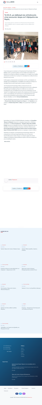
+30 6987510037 (7, 347)
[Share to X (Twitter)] (8, 62)
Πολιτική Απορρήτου (25, 388)
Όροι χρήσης (16, 388)
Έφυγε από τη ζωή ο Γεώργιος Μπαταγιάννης (21, 374)
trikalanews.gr (30, 397)
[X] (20, 394)
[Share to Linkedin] (10, 62)
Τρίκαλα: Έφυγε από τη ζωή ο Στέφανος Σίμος (10, 248)
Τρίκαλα (22, 348)
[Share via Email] (12, 62)
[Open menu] (37, 2)
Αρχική (5, 388)
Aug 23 (14, 370)
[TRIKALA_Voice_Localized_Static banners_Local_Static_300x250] (21, 112)
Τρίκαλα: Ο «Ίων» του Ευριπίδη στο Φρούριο (31, 288)
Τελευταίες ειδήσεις (7, 7)
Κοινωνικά (25, 264)
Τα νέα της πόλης (5, 264)
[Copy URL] (14, 62)
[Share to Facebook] (6, 62)
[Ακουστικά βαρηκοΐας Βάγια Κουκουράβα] (21, 216)
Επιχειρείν (22, 356)
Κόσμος (22, 353)
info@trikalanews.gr (8, 345)
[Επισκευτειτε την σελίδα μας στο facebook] (16, 394)
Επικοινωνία (6, 390)
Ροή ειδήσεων (10, 388)
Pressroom (14, 179)
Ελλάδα (13, 7)
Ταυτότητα (33, 388)
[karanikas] (21, 202)
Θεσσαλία (22, 349)
